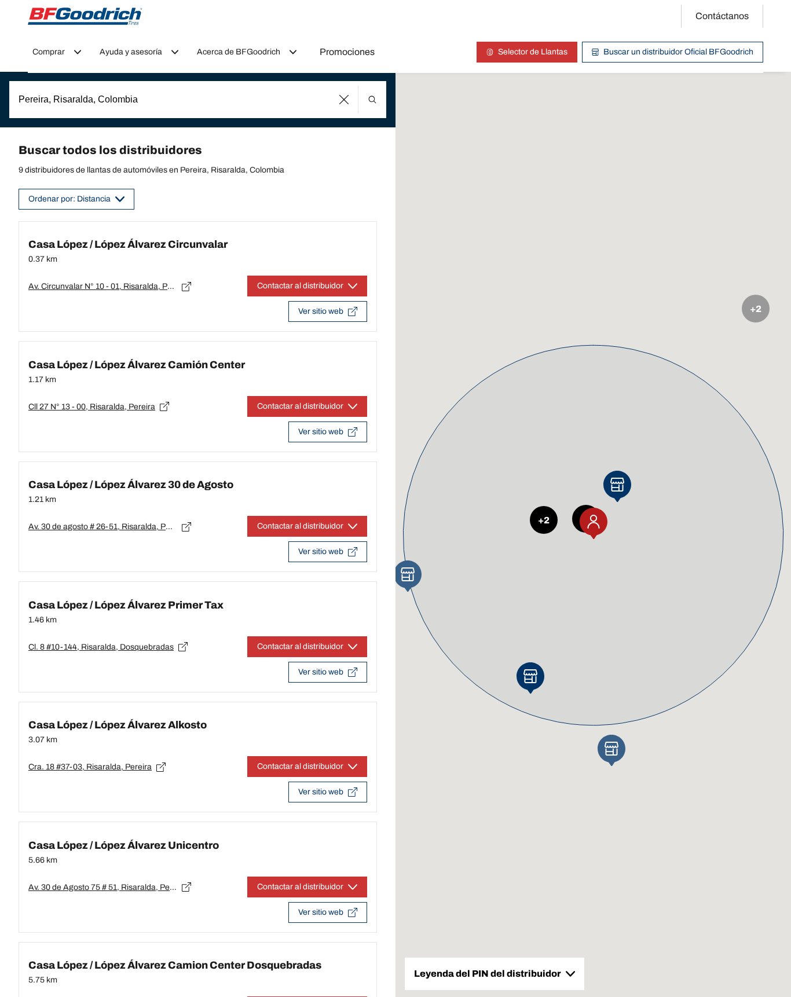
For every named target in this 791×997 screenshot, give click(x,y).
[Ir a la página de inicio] (85, 16)
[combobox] (197, 99)
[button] (344, 99)
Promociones (347, 52)
